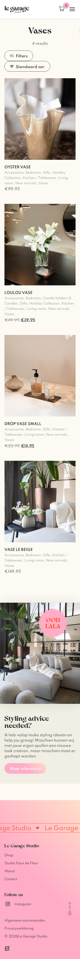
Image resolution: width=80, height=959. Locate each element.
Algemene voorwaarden (24, 920)
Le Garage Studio (32, 936)
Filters (22, 55)
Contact (10, 879)
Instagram (22, 904)
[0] (61, 9)
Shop (8, 855)
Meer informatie (25, 768)
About (9, 871)
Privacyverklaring (19, 928)
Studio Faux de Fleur (21, 863)
